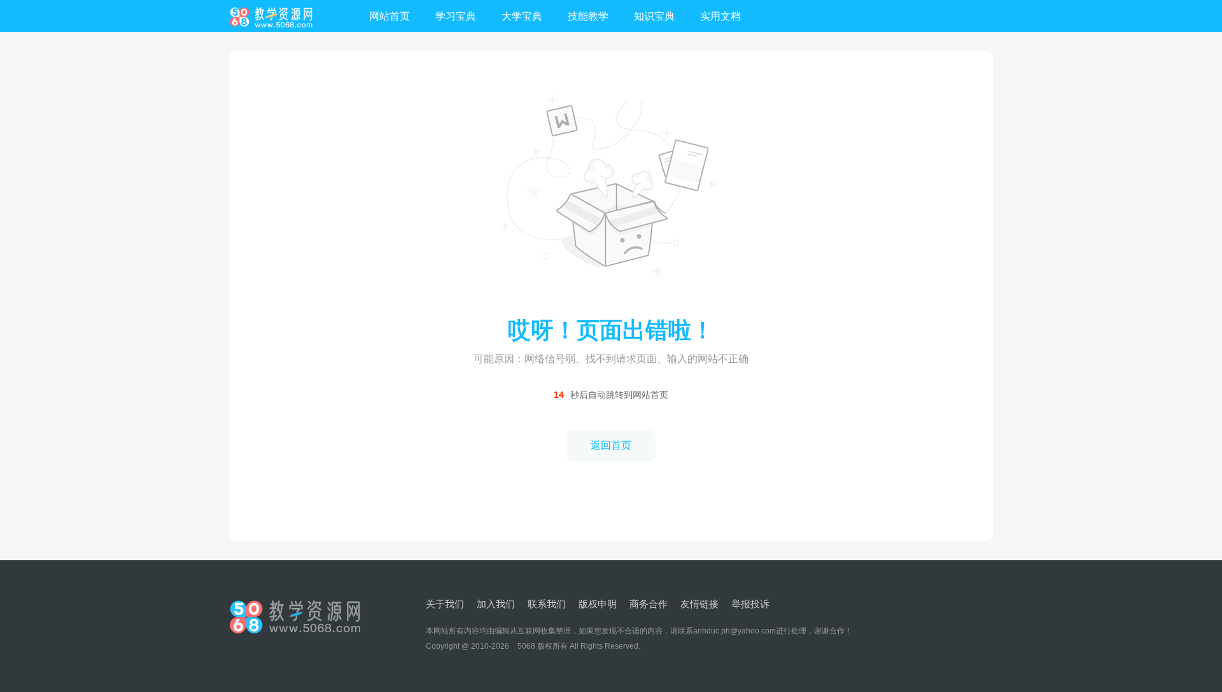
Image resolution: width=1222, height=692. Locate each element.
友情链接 (699, 603)
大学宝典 (522, 16)
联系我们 (547, 603)
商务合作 (648, 603)
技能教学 (588, 16)
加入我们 (496, 603)
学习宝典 (455, 16)
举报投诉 (750, 603)
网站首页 (389, 16)
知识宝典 (654, 16)
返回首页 (611, 445)
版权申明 (598, 603)
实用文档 (720, 16)
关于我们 (445, 603)
